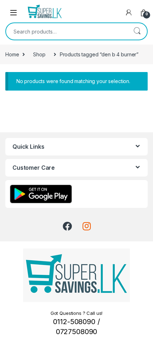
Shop (39, 54)
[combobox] (66, 31)
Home (12, 54)
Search (137, 31)
